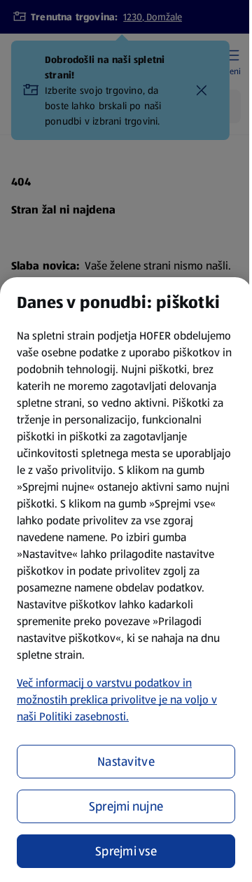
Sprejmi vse (126, 851)
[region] (126, 579)
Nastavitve (126, 761)
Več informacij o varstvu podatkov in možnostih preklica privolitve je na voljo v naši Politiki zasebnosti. (117, 699)
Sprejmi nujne (126, 806)
